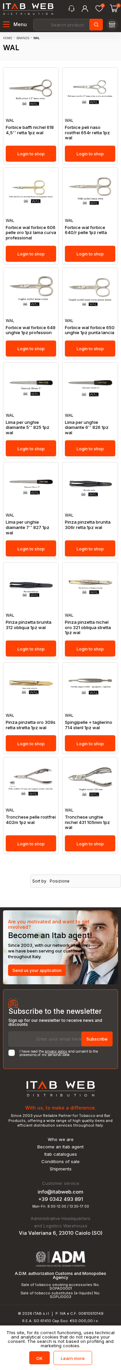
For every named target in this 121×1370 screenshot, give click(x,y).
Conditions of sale (60, 1161)
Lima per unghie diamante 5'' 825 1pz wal (27, 427)
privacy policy (56, 1051)
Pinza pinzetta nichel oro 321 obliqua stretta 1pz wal (88, 627)
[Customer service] (71, 8)
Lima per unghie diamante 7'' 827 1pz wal (27, 527)
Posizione (60, 881)
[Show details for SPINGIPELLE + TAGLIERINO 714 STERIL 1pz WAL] (90, 688)
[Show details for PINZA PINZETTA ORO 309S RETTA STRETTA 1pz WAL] (31, 688)
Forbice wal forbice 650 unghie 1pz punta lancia (90, 330)
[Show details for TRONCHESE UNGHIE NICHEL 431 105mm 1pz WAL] (90, 782)
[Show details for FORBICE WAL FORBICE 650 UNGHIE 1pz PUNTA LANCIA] (90, 293)
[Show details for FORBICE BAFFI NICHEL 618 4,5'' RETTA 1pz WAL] (31, 93)
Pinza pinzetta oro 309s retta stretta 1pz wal (30, 725)
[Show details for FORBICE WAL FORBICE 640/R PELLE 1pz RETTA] (90, 193)
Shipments (61, 1169)
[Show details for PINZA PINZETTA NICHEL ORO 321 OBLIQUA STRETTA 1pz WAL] (90, 587)
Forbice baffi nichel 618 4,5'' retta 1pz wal (30, 130)
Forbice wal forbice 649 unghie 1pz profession (30, 330)
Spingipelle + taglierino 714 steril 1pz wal (88, 725)
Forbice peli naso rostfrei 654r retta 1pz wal (87, 132)
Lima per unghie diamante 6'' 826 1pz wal (87, 427)
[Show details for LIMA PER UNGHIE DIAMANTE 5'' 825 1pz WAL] (31, 388)
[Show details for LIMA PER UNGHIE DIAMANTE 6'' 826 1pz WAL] (90, 388)
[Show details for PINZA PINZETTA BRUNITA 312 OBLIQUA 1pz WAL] (31, 587)
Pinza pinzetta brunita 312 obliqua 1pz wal (28, 625)
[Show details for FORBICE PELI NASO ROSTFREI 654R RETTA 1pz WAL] (90, 93)
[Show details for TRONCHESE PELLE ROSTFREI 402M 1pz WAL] (31, 782)
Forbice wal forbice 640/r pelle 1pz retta (86, 230)
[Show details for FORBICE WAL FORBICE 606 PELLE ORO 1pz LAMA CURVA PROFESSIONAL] (31, 193)
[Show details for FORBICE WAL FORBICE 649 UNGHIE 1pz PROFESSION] (31, 293)
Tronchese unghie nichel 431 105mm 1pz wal (87, 822)
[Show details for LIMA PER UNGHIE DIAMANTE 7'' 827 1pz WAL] (31, 487)
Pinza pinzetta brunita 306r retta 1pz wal (88, 525)
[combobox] (67, 24)
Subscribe (97, 1039)
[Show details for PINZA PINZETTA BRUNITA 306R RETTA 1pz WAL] (90, 487)
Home (7, 38)
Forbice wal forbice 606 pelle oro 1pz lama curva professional (31, 232)
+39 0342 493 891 (60, 1199)
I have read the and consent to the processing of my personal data (58, 1053)
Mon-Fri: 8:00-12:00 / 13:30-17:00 (60, 1206)
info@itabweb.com (60, 1191)
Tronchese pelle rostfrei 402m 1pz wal (31, 820)
